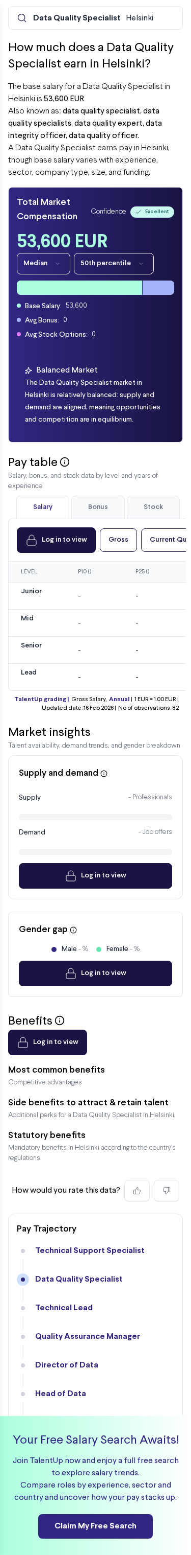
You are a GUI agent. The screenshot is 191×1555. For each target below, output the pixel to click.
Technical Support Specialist (90, 1251)
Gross (118, 540)
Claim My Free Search (95, 1526)
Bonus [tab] (98, 507)
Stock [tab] (153, 507)
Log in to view (64, 540)
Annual (119, 700)
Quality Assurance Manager (87, 1336)
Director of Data (66, 1365)
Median (35, 263)
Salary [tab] (42, 507)
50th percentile (105, 263)
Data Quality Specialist (79, 1279)
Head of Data (60, 1394)
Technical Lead (64, 1308)
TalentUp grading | (41, 700)
